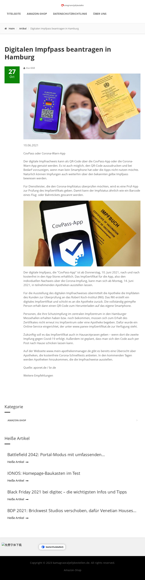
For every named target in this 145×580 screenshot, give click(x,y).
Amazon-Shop (37, 13)
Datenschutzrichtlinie (70, 13)
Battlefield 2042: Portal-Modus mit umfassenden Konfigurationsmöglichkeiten (54, 457)
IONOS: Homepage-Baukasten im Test (43, 473)
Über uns (99, 13)
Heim (12, 28)
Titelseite (14, 13)
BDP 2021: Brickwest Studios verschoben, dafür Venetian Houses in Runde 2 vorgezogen (70, 513)
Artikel (22, 28)
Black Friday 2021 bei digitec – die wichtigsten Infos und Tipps (67, 492)
